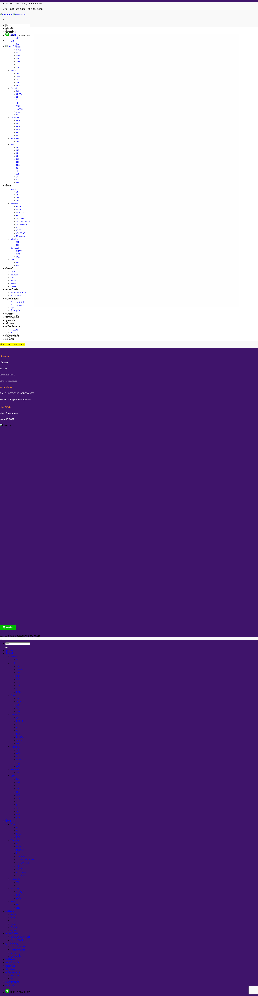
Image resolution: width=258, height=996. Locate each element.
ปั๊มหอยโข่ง (10, 31)
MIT (12, 277)
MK (17, 114)
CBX (17, 150)
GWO (18, 67)
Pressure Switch (17, 302)
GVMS (18, 49)
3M (17, 82)
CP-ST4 (19, 94)
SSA (17, 262)
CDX (18, 85)
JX (17, 176)
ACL (17, 132)
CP (17, 97)
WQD (18, 256)
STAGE (13, 35)
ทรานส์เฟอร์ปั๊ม (12, 316)
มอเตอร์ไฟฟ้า (11, 289)
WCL (18, 135)
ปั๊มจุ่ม (8, 185)
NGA (18, 106)
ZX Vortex (20, 236)
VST (17, 38)
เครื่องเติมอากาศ (13, 326)
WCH (18, 123)
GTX (12, 41)
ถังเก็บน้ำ (9, 338)
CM (17, 73)
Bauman (14, 274)
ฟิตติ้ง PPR (10, 313)
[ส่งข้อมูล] (6, 647)
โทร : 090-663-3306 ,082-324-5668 (17, 393)
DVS (17, 200)
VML (18, 182)
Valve (13, 307)
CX (17, 168)
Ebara (13, 70)
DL (17, 194)
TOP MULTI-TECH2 (23, 221)
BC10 (18, 206)
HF (17, 103)
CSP (17, 245)
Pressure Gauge (17, 304)
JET (17, 173)
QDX (18, 253)
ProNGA (19, 109)
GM (17, 58)
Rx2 (17, 215)
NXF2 (18, 179)
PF (17, 171)
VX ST (18, 230)
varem (13, 280)
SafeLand (15, 138)
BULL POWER (16, 295)
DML (18, 197)
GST (18, 64)
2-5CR (18, 111)
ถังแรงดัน (9, 268)
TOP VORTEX (21, 224)
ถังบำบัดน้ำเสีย (12, 335)
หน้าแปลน (10, 323)
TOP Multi (20, 218)
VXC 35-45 (20, 233)
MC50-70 (20, 212)
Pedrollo (14, 88)
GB (17, 52)
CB (17, 147)
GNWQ (19, 251)
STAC (13, 144)
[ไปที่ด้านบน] (1, 639)
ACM (18, 126)
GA (17, 44)
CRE (17, 162)
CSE (17, 159)
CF (17, 153)
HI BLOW (14, 329)
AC (12, 332)
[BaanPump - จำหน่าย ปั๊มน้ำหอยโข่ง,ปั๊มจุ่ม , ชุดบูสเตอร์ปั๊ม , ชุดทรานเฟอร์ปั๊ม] (13, 14)
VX (17, 227)
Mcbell (13, 286)
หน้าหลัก (9, 28)
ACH (18, 120)
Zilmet (14, 283)
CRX (18, 165)
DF (17, 191)
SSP (17, 242)
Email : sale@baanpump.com (15, 399)
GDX (18, 55)
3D (17, 79)
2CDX (18, 76)
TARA (13, 271)
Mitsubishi (15, 117)
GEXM (18, 47)
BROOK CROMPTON (19, 292)
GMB (18, 61)
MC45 (18, 209)
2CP (17, 91)
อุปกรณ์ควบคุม (12, 298)
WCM (18, 129)
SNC (18, 265)
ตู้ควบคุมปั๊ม (15, 310)
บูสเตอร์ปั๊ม (10, 320)
